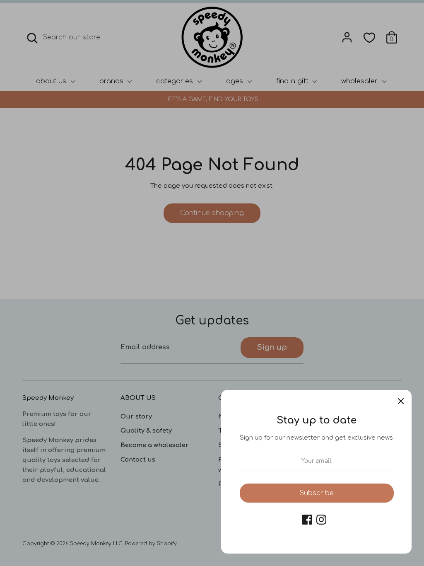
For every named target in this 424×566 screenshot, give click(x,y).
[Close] (401, 401)
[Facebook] (307, 520)
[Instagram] (321, 520)
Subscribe (317, 493)
